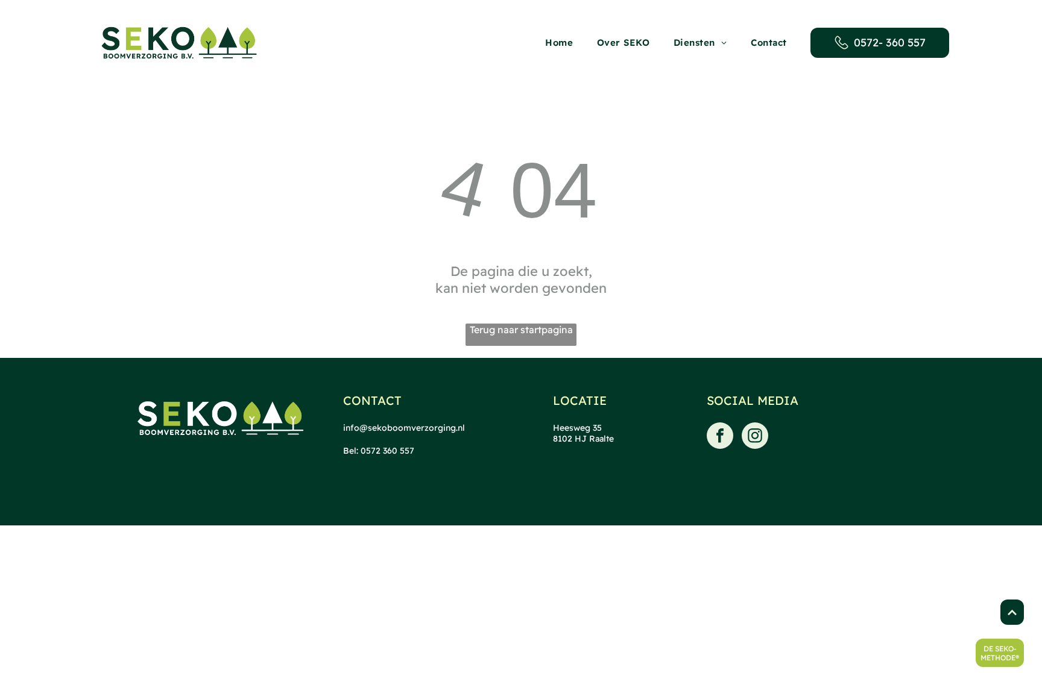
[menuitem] (559, 42)
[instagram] (755, 437)
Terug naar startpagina (521, 330)
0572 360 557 (387, 450)
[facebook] (720, 437)
